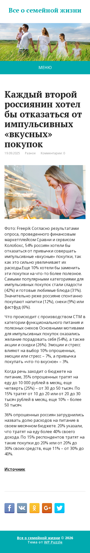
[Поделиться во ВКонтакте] (22, 508)
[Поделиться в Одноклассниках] (35, 508)
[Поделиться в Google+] (47, 508)
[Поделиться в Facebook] (9, 508)
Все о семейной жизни (45, 10)
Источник (14, 469)
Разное (30, 153)
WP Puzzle (53, 542)
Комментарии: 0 (53, 153)
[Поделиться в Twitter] (59, 508)
